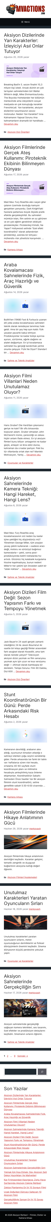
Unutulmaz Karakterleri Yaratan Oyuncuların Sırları (25, 898)
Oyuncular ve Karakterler (20, 463)
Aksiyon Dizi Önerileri (18, 132)
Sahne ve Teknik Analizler (20, 360)
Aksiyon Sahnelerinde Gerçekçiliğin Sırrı (22, 981)
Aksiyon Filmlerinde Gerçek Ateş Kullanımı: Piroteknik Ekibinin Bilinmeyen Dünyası (25, 158)
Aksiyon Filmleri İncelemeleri (22, 877)
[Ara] (42, 1072)
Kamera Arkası (15, 249)
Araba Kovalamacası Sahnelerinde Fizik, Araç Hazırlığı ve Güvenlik (24, 275)
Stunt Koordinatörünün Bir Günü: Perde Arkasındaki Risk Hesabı (25, 705)
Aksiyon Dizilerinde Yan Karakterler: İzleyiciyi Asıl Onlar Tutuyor (24, 43)
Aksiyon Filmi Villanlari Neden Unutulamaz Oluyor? (20, 384)
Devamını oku (11, 124)
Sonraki (22, 1056)
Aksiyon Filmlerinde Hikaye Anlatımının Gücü (24, 817)
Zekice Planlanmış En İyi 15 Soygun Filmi (25, 1187)
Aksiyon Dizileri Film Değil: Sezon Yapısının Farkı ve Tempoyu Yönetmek (25, 600)
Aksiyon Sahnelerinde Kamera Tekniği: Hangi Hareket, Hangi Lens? (21, 488)
